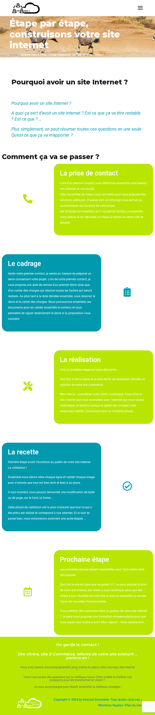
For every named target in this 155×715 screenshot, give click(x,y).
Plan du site (133, 705)
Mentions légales (110, 705)
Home (13, 55)
